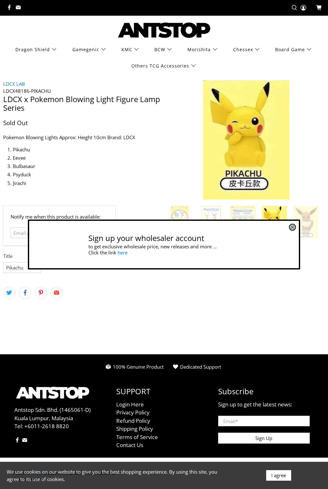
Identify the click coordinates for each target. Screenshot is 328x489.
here (122, 252)
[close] (292, 227)
